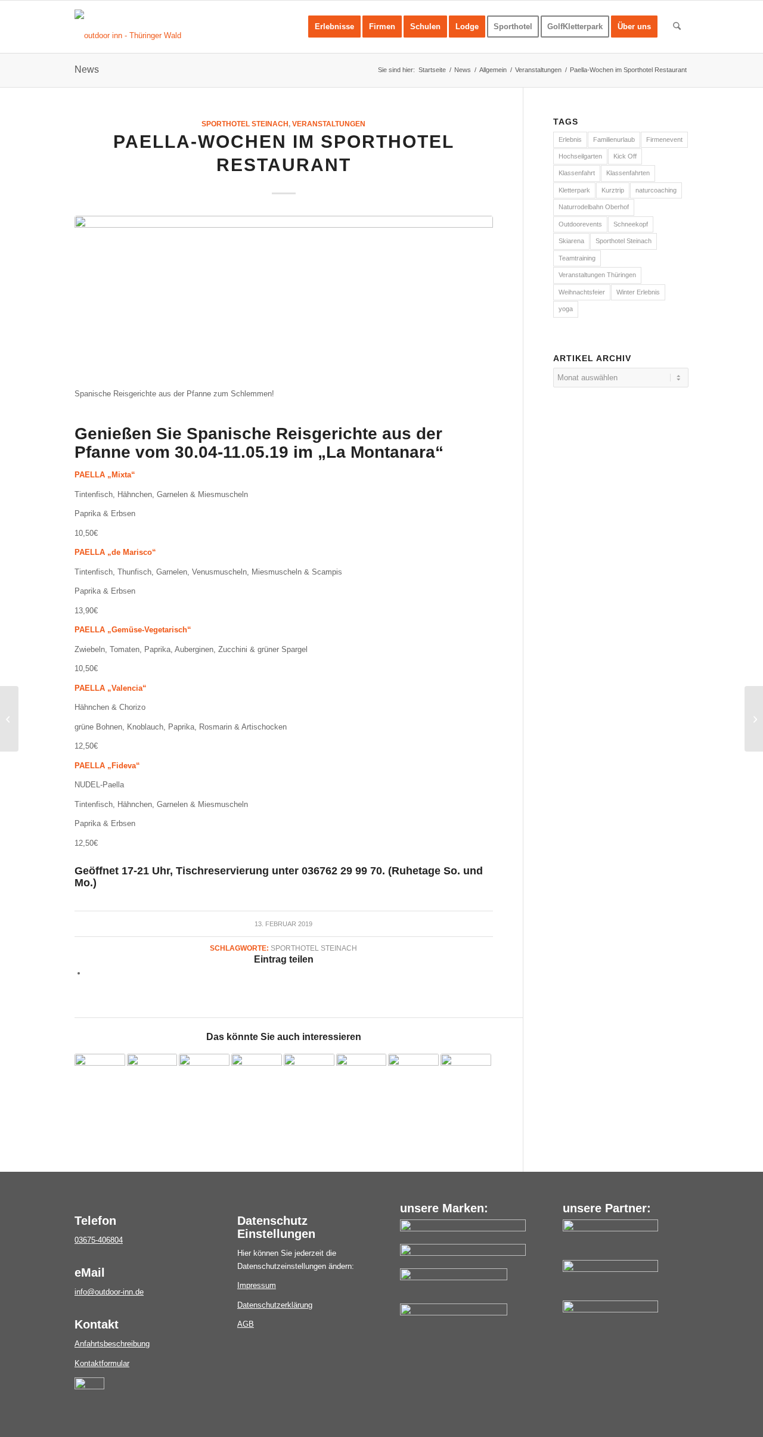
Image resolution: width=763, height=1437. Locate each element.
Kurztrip (612, 190)
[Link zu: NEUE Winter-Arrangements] (309, 1079)
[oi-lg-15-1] (128, 36)
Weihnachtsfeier (582, 292)
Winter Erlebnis (638, 292)
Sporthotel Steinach (245, 124)
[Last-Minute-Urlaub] (9, 719)
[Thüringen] (610, 1228)
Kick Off (625, 156)
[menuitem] (334, 27)
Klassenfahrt (577, 172)
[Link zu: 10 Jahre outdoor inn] (361, 1079)
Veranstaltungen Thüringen (597, 274)
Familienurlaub (614, 139)
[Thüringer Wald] (610, 1269)
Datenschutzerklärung (274, 1305)
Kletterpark (574, 190)
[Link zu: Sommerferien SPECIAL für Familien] (204, 1079)
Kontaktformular (102, 1363)
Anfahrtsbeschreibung (112, 1343)
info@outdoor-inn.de (109, 1291)
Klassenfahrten (628, 172)
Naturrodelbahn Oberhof (594, 206)
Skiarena (571, 240)
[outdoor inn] (463, 1228)
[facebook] (89, 1386)
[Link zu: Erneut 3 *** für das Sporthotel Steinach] (152, 1079)
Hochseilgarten (580, 156)
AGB (245, 1324)
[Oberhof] (610, 1309)
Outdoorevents (580, 224)
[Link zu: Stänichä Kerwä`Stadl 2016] (100, 1079)
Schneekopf (630, 224)
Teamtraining (577, 258)
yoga (566, 308)
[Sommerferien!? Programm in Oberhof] (754, 719)
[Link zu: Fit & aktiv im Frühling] (466, 1079)
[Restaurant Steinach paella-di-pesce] (284, 295)
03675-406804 (99, 1240)
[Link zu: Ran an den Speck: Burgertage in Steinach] (413, 1079)
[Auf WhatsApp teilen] (89, 973)
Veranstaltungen (328, 124)
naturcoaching (656, 190)
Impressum (256, 1285)
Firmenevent (664, 139)
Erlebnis (570, 139)
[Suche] (676, 27)
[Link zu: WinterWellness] (256, 1079)
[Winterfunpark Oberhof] (453, 1312)
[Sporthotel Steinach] (463, 1253)
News (87, 69)
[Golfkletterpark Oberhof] (453, 1277)
